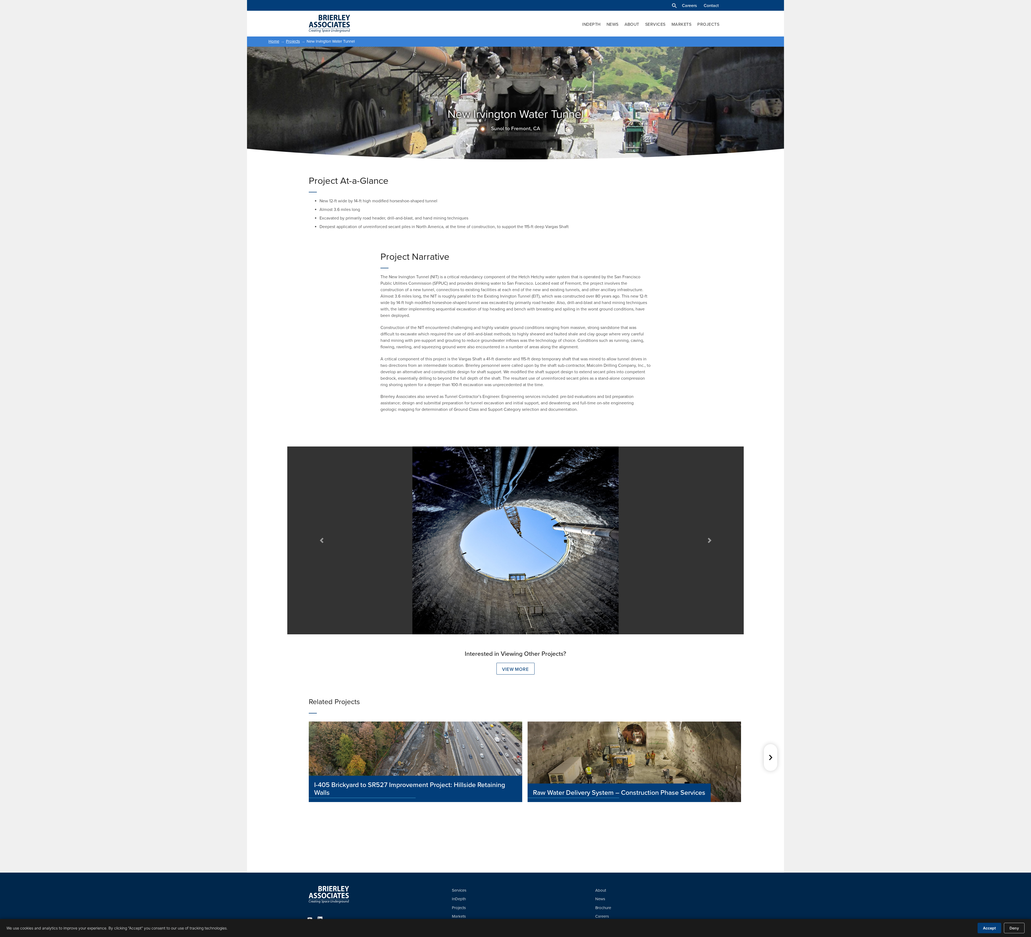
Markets (681, 24)
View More (515, 669)
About (632, 24)
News (613, 24)
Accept (989, 928)
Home (273, 41)
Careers (689, 5)
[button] (674, 5)
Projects (708, 24)
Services (655, 24)
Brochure (603, 907)
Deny (1014, 928)
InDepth (591, 24)
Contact (711, 5)
